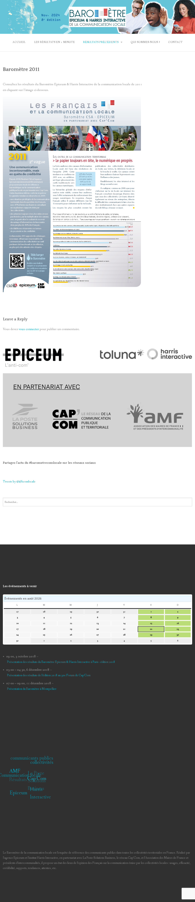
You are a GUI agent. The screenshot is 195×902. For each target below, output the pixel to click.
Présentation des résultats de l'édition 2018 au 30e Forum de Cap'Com (48, 675)
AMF (14, 773)
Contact (175, 42)
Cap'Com (34, 783)
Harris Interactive (38, 795)
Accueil (19, 42)
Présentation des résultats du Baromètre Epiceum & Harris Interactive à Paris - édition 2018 (61, 662)
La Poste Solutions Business (38, 780)
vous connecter (29, 329)
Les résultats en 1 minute (54, 42)
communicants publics (35, 757)
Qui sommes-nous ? (145, 42)
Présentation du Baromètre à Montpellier (31, 689)
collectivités (43, 765)
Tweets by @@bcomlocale (19, 482)
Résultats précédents (101, 42)
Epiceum (15, 792)
